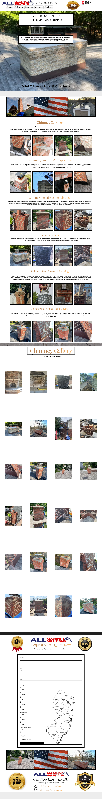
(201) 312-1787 (58, 779)
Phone (21, 668)
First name (22, 657)
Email (21, 679)
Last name (22, 662)
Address (21, 673)
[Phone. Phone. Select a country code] (22, 670)
